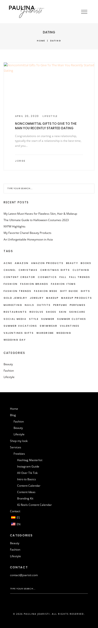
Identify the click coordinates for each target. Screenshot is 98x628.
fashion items (63, 284)
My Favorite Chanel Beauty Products (27, 233)
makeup (52, 298)
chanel (10, 270)
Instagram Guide (28, 466)
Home (41, 40)
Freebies (19, 453)
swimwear (48, 326)
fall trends (79, 277)
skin (63, 312)
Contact (15, 511)
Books (86, 263)
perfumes (78, 305)
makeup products (76, 298)
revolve (36, 312)
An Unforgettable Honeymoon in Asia (28, 239)
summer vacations (20, 326)
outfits (44, 305)
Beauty (8, 364)
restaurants (15, 312)
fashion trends (17, 291)
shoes (51, 312)
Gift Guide (69, 291)
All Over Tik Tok (27, 473)
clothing (81, 270)
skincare (77, 312)
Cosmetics (47, 277)
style (34, 319)
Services (15, 447)
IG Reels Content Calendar (34, 505)
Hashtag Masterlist (29, 460)
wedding (63, 333)
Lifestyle (50, 116)
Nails (29, 305)
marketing (13, 305)
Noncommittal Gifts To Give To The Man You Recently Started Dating (46, 125)
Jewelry (37, 298)
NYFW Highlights (14, 226)
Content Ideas (26, 492)
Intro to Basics (26, 479)
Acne (8, 263)
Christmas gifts (55, 270)
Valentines (69, 326)
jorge (20, 161)
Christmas (28, 270)
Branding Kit (25, 498)
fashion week (45, 291)
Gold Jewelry (15, 298)
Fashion (11, 284)
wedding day (15, 340)
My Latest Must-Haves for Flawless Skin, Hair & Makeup (40, 213)
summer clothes (71, 319)
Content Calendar (28, 485)
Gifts (85, 291)
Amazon (22, 263)
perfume (60, 305)
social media (15, 319)
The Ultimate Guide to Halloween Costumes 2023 (36, 220)
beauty (72, 263)
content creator (19, 277)
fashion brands (34, 284)
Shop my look (19, 441)
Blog (13, 415)
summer (47, 319)
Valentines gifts (19, 333)
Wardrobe (45, 333)
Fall (63, 277)
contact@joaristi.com (24, 575)
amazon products (47, 263)
